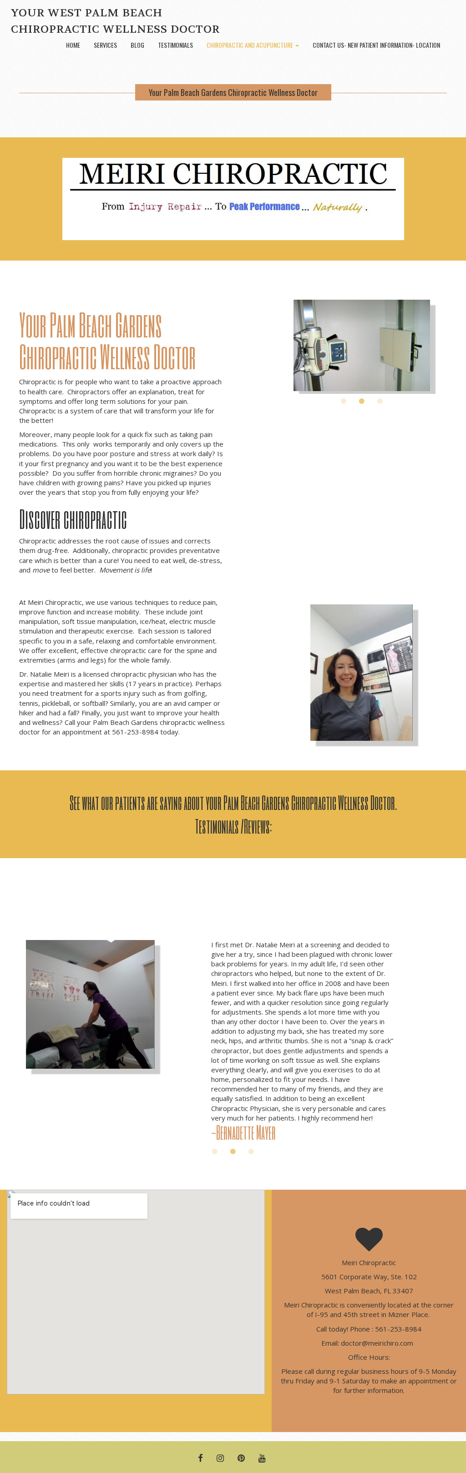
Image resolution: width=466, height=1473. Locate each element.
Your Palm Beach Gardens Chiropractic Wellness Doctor (233, 92)
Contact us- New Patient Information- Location (376, 45)
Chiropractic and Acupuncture (250, 45)
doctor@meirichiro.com (378, 1342)
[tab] (343, 401)
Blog (137, 45)
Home (73, 45)
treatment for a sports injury (95, 693)
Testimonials (175, 45)
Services (105, 45)
